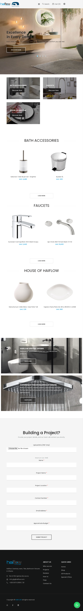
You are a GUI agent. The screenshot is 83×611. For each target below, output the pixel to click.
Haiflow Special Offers (32, 348)
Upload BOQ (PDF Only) (41, 445)
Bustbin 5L (59, 177)
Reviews (46, 573)
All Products (65, 574)
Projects (46, 570)
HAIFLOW (19, 600)
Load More (41, 196)
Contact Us (47, 583)
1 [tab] (37, 56)
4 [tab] (45, 56)
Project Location (41, 485)
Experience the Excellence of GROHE (38, 385)
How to (45, 577)
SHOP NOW (27, 361)
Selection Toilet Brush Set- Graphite (23, 177)
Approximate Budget (41, 523)
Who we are (47, 566)
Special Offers (66, 577)
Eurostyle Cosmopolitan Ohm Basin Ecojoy (23, 242)
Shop (63, 570)
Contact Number (41, 498)
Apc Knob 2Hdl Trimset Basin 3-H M (59, 242)
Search (46, 4)
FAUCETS (50, 85)
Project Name (41, 473)
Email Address (41, 511)
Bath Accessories (18, 85)
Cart (57, 4)
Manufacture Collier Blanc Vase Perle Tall (23, 307)
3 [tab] (43, 56)
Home (63, 567)
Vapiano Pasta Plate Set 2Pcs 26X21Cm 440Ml (60, 307)
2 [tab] (40, 56)
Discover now (16, 50)
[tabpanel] (41, 41)
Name (41, 460)
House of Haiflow (18, 110)
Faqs (45, 580)
